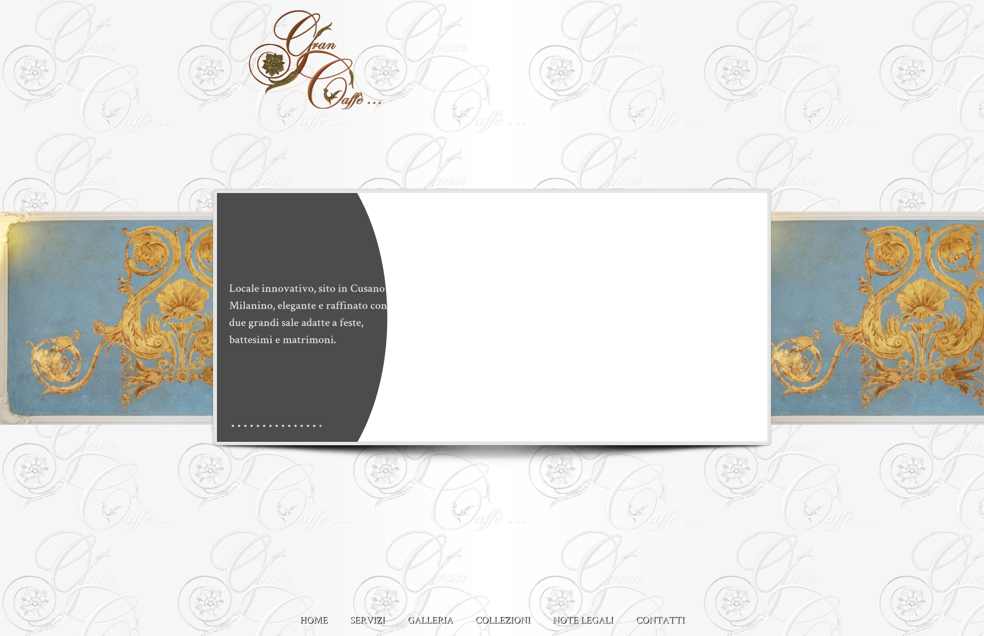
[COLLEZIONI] (502, 615)
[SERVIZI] (367, 615)
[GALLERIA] (430, 615)
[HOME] (313, 615)
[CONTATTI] (660, 615)
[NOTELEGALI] (583, 615)
